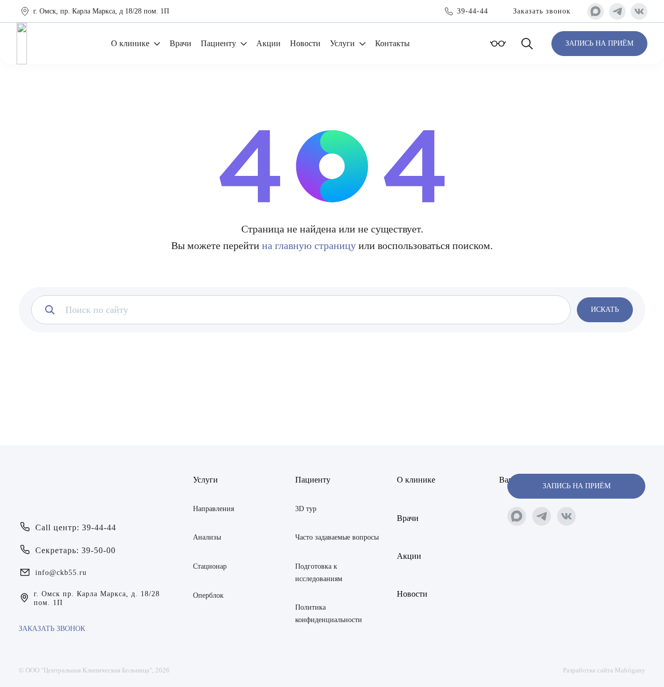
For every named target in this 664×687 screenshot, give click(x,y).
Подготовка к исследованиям (318, 572)
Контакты (392, 43)
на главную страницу (309, 245)
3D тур (305, 509)
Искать (605, 309)
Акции (268, 43)
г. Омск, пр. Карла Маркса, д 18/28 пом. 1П (101, 11)
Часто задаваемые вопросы (337, 537)
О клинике (130, 43)
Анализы (207, 537)
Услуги (342, 43)
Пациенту (218, 43)
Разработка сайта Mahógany (604, 670)
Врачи (180, 43)
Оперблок (208, 595)
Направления (213, 509)
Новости (305, 43)
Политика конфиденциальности (328, 613)
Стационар (210, 566)
